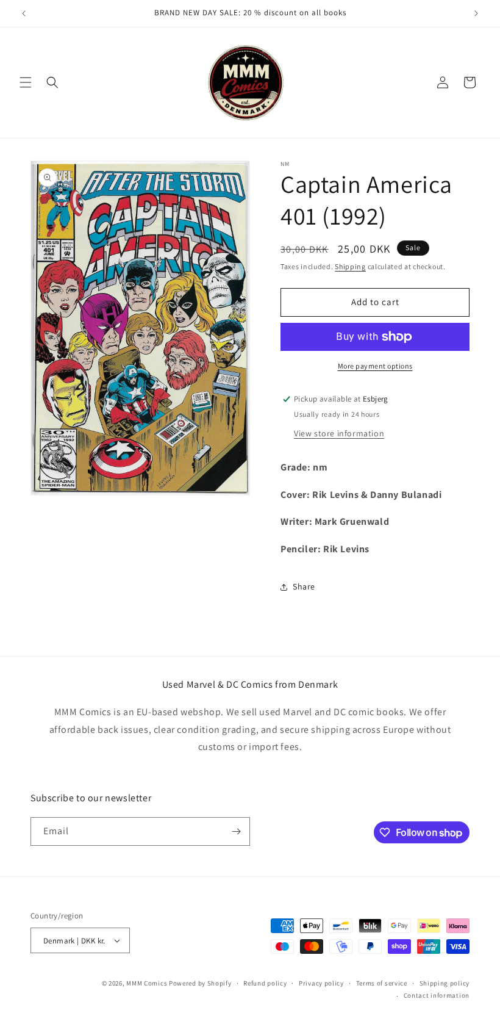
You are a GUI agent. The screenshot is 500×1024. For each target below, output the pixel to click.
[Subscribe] (236, 831)
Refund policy (265, 983)
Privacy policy (321, 983)
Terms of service (381, 983)
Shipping (350, 266)
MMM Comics (146, 983)
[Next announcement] (476, 13)
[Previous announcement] (23, 13)
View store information (339, 433)
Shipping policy (445, 983)
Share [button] (304, 586)
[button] (25, 82)
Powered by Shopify (200, 983)
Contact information (437, 995)
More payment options (375, 365)
